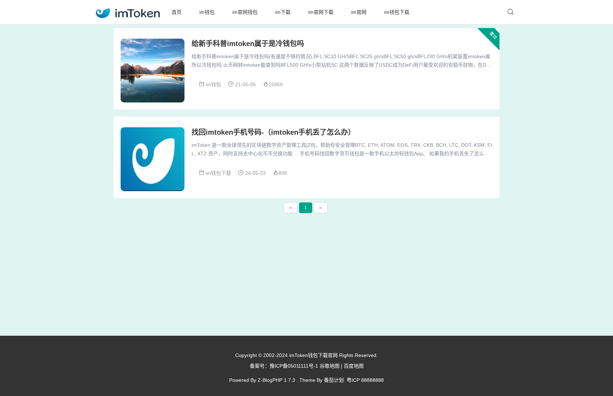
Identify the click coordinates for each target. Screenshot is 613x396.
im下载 (283, 12)
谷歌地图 (329, 366)
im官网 (358, 12)
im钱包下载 (396, 12)
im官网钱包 (245, 12)
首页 (177, 12)
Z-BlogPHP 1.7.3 (276, 380)
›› (320, 207)
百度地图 (354, 366)
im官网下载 (320, 12)
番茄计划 (334, 380)
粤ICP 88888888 (365, 380)
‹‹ (290, 207)
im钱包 (207, 12)
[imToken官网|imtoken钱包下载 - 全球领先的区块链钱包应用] (127, 12)
